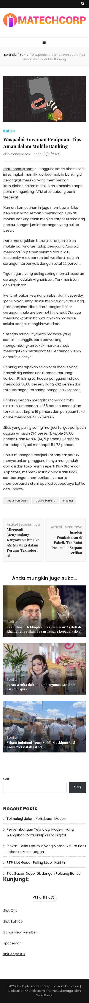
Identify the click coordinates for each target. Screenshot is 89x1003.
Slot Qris (10, 910)
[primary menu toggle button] (45, 43)
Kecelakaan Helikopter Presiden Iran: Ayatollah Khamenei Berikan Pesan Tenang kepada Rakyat (43, 629)
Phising (68, 500)
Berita (9, 130)
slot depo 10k (14, 954)
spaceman (12, 943)
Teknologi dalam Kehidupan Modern (36, 818)
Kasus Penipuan (17, 500)
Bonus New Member (20, 932)
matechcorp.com (18, 168)
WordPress (44, 995)
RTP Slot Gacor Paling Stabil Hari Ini (35, 862)
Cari (6, 778)
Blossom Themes (45, 991)
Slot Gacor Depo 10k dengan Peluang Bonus (43, 873)
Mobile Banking (45, 500)
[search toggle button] (82, 4)
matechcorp (20, 154)
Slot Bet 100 (13, 921)
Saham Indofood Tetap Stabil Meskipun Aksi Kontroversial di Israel (40, 744)
